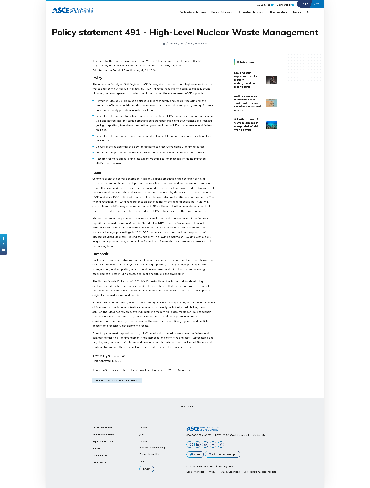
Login (146, 469)
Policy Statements (197, 43)
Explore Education (102, 441)
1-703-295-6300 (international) (232, 435)
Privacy (211, 471)
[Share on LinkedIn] (3, 249)
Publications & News (192, 12)
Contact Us (259, 435)
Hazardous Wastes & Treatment (117, 380)
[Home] (164, 43)
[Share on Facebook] (3, 238)
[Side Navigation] (316, 12)
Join (141, 434)
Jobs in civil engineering (152, 447)
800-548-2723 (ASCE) (198, 435)
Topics (297, 12)
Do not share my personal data (259, 471)
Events (96, 448)
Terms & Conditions (229, 471)
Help (142, 460)
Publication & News (103, 434)
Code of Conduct (195, 471)
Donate (143, 427)
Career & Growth (222, 12)
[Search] (307, 12)
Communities (278, 12)
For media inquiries (149, 454)
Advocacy (174, 43)
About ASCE (99, 462)
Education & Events (251, 12)
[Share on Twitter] (3, 244)
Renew (143, 440)
